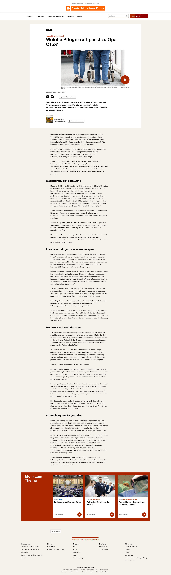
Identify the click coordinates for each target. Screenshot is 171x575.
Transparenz (129, 555)
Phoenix (84, 572)
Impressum (104, 569)
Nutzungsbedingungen (89, 569)
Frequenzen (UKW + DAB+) (56, 549)
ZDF (77, 572)
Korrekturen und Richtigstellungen (136, 558)
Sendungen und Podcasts (30, 549)
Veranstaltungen (78, 558)
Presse (127, 549)
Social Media (103, 549)
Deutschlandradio (131, 546)
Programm (40, 16)
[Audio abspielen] (125, 79)
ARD (70, 572)
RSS (74, 555)
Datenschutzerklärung (70, 569)
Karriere (127, 552)
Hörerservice (103, 546)
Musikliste (70, 16)
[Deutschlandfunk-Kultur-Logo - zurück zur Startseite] (85, 8)
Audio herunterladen (68, 97)
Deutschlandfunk (77, 3)
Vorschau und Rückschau (30, 546)
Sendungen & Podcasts (56, 16)
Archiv (79, 16)
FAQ (74, 546)
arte (91, 572)
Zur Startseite (56, 531)
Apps (75, 549)
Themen (29, 16)
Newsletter (77, 552)
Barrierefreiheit (130, 561)
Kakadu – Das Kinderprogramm (31, 555)
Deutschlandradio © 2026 (85, 567)
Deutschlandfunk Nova (92, 3)
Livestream (51, 546)
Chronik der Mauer (102, 572)
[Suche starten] (127, 16)
